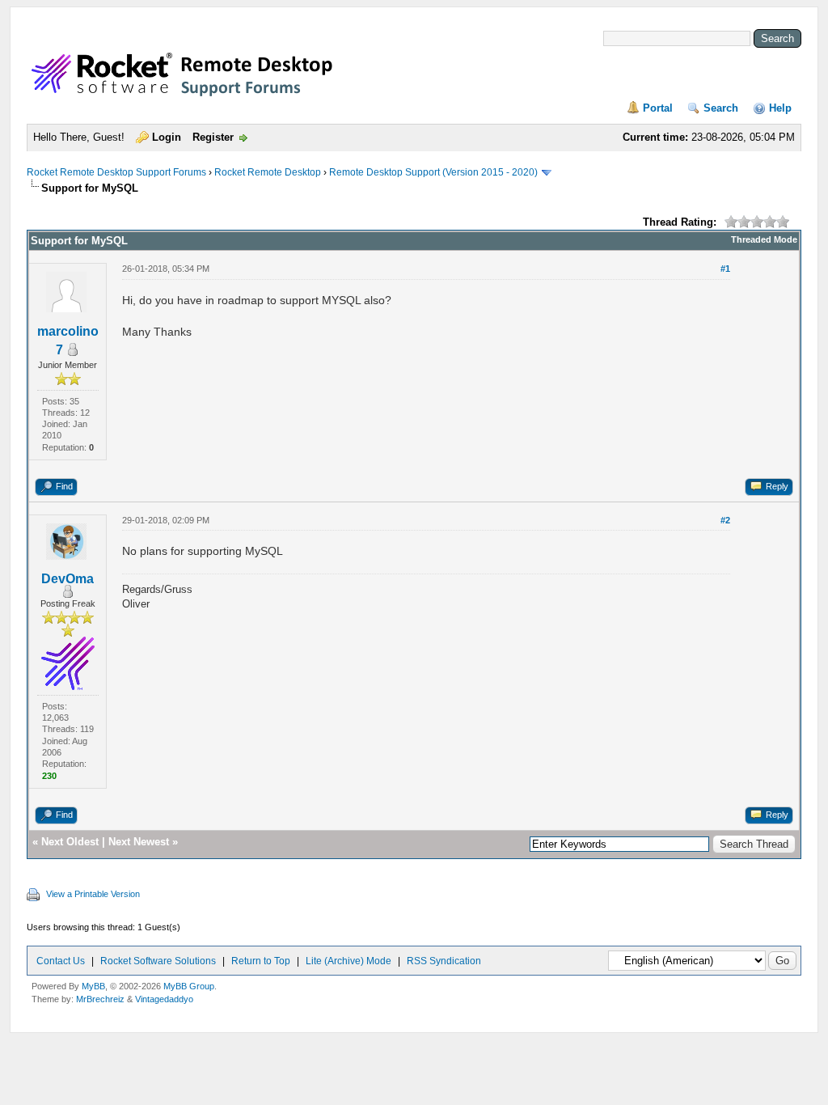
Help (780, 108)
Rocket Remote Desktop (267, 172)
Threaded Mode (764, 239)
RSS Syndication (444, 961)
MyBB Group (188, 986)
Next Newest (138, 842)
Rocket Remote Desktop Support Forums (116, 172)
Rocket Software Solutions (158, 961)
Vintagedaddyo (164, 999)
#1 (725, 268)
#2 (725, 520)
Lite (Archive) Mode (348, 961)
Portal (658, 108)
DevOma (67, 579)
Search (720, 108)
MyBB (93, 986)
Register (213, 137)
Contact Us (60, 961)
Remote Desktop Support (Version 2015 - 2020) (433, 172)
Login (166, 137)
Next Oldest (70, 842)
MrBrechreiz (100, 999)
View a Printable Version (93, 894)
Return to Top (260, 961)
